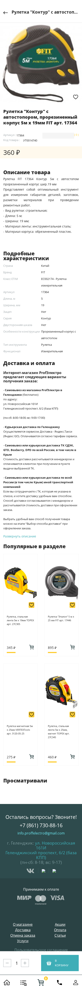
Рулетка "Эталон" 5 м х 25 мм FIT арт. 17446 (61, 618)
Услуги (22, 941)
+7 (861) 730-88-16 (41, 825)
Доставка (23, 930)
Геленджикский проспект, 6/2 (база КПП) (41, 855)
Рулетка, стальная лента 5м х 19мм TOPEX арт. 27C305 (20, 620)
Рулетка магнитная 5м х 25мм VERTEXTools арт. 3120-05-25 (20, 729)
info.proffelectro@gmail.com (41, 833)
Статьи (60, 935)
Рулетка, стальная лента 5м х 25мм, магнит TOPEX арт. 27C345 (59, 731)
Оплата (60, 930)
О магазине (23, 924)
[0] (41, 982)
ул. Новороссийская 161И (55, 845)
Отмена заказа (22, 935)
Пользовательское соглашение (41, 949)
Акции (60, 924)
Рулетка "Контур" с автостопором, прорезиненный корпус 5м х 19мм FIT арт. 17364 (45, 12)
